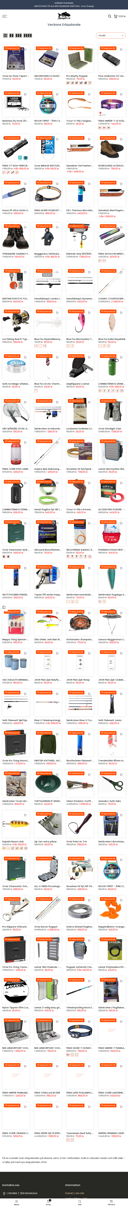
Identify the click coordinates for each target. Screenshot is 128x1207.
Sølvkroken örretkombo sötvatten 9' (55, 428)
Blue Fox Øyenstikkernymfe (49, 339)
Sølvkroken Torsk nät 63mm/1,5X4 (21, 801)
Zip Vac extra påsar (45, 841)
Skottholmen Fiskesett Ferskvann (85, 760)
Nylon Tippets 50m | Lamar (17, 1007)
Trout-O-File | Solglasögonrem (83, 120)
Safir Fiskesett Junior (110, 720)
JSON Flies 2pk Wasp (78, 679)
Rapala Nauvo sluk (13, 841)
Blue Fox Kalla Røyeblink (112, 339)
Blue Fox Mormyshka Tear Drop (84, 339)
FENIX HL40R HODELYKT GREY (50, 210)
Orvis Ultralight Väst (109, 428)
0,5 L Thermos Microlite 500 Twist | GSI (87, 210)
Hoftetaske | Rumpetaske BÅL (83, 639)
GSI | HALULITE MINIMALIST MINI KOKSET (23, 679)
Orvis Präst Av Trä (76, 841)
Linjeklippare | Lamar (77, 383)
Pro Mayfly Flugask (77, 76)
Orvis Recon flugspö (45, 926)
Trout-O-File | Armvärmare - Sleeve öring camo (93, 509)
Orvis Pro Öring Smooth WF (17, 760)
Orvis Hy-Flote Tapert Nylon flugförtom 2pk (27, 76)
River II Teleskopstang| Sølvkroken (53, 720)
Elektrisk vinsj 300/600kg (80, 253)
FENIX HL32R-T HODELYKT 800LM (83, 1048)
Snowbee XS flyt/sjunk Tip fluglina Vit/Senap (91, 469)
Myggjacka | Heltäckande (48, 253)
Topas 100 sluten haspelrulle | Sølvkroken (57, 594)
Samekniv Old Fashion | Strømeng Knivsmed (91, 165)
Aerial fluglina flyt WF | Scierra (51, 509)
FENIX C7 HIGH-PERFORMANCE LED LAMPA (24, 165)
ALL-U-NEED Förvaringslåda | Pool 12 (54, 886)
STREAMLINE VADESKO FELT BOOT (20, 253)
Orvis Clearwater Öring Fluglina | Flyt (23, 886)
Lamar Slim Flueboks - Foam (50, 967)
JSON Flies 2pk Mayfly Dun (49, 679)
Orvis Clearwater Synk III (16, 549)
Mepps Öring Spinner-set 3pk (19, 639)
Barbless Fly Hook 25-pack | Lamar (22, 120)
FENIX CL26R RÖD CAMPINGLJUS (19, 469)
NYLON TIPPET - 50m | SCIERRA (51, 120)
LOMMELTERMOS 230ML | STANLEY (20, 509)
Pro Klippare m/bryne (14, 926)
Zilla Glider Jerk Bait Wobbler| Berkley (55, 639)
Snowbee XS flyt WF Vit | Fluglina (84, 886)
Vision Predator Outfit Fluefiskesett (86, 801)
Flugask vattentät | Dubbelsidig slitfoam (89, 967)
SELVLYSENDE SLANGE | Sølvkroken (84, 549)
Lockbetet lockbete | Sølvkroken (84, 428)
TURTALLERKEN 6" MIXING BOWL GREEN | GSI (58, 801)
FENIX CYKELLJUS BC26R (47, 1092)
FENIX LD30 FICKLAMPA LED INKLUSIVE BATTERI (91, 1092)
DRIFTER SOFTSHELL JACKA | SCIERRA (54, 760)
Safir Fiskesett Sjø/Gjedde (16, 720)
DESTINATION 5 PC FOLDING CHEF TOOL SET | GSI (28, 298)
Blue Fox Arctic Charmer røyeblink (53, 383)
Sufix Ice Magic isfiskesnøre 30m (20, 383)
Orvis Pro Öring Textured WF (18, 967)
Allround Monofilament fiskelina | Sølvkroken (59, 549)
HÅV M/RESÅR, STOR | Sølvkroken (20, 428)
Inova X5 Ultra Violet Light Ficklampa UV (25, 210)
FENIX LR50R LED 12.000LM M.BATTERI (54, 1133)
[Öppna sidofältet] (4, 607)
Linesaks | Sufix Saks (109, 801)
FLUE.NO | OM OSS (74, 1193)
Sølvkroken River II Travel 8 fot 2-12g (87, 720)
